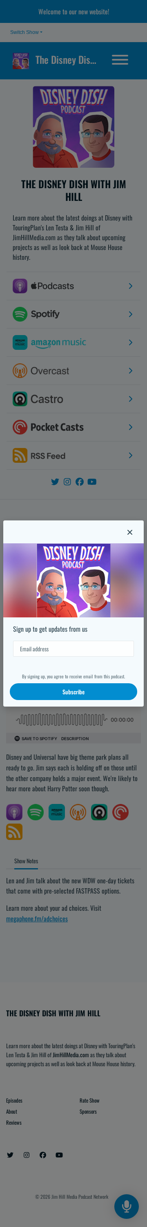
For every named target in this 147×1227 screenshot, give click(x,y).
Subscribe (73, 691)
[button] (130, 532)
